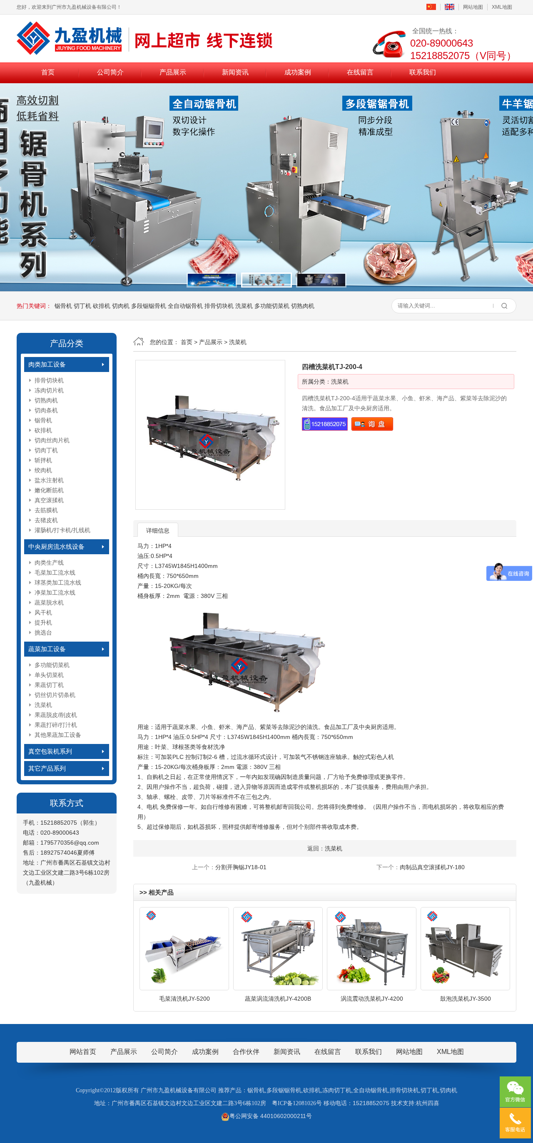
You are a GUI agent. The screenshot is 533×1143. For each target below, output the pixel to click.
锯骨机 (63, 305)
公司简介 (110, 72)
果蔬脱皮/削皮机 (56, 715)
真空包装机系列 (50, 751)
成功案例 (297, 72)
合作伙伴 (246, 1051)
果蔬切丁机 (49, 685)
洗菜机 (244, 305)
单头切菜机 (49, 675)
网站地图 (473, 7)
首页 (48, 72)
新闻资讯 (235, 72)
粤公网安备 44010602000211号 (270, 1116)
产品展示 (172, 72)
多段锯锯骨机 (148, 305)
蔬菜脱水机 (49, 602)
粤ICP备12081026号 (297, 1103)
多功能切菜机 (271, 305)
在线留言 (360, 72)
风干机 (43, 612)
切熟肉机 (302, 305)
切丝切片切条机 (55, 695)
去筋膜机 (46, 510)
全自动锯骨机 (185, 305)
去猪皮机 (46, 520)
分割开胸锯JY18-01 (240, 867)
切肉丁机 (46, 450)
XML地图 (502, 7)
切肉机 (121, 305)
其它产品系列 (47, 768)
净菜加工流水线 (55, 592)
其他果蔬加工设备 (58, 734)
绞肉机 (43, 470)
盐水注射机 (49, 480)
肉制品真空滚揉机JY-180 (432, 867)
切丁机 (82, 305)
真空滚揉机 (49, 500)
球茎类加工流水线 (58, 582)
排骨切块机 (219, 305)
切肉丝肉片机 (52, 440)
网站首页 (83, 1051)
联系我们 (422, 72)
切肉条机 (46, 410)
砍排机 (101, 305)
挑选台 (43, 632)
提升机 (43, 622)
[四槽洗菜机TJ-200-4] (210, 434)
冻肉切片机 (49, 390)
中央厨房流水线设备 (56, 546)
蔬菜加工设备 (47, 648)
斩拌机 (43, 460)
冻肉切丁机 (336, 1090)
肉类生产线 (49, 562)
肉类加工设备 (47, 364)
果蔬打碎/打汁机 (56, 725)
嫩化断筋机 (49, 490)
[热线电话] (515, 1123)
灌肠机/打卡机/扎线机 (62, 530)
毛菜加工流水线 (55, 572)
